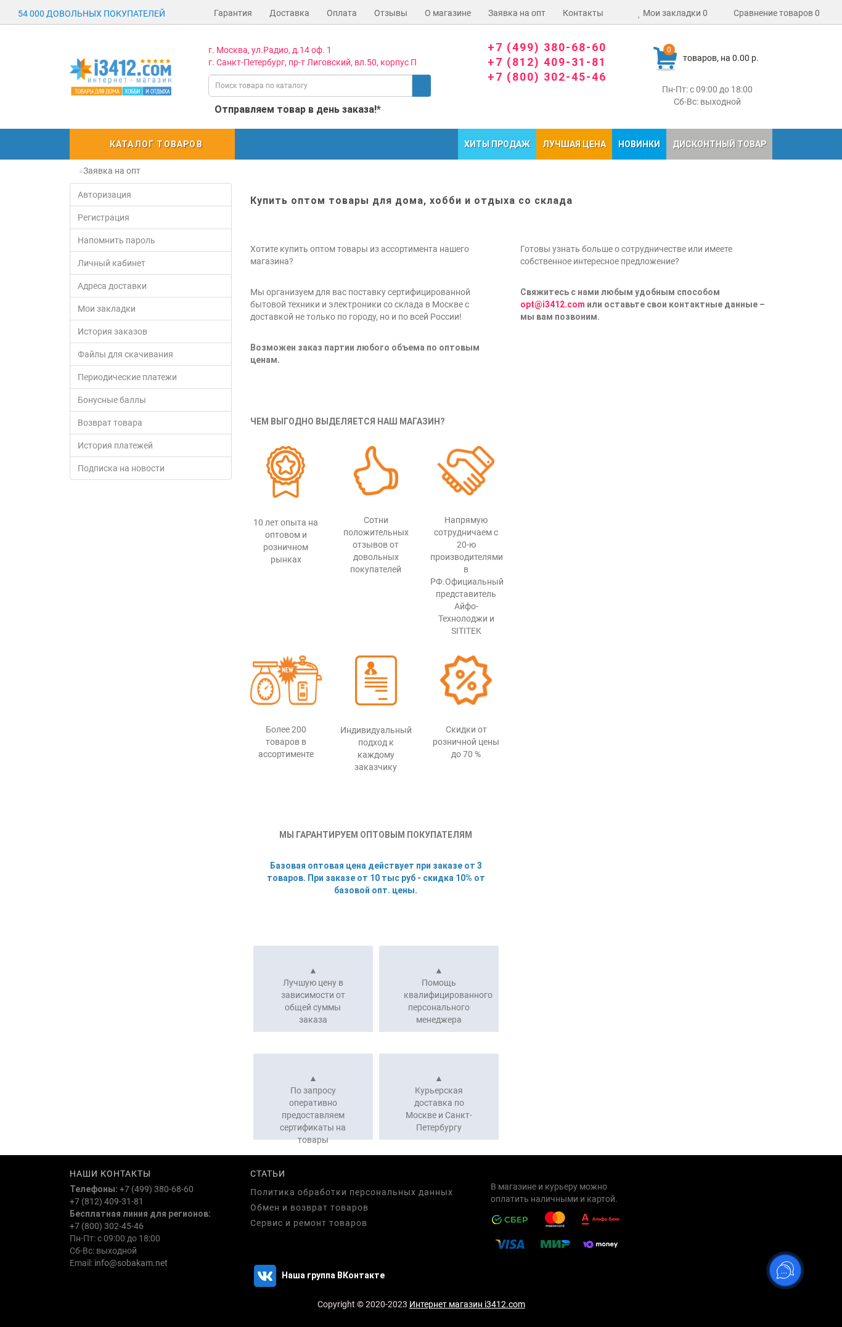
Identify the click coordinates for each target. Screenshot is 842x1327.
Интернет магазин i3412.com (467, 1304)
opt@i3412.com (552, 304)
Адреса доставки (112, 286)
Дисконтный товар (719, 144)
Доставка (289, 13)
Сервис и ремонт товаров (308, 1223)
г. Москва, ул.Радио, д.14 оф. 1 (270, 50)
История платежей (115, 445)
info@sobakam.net (131, 1263)
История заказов (112, 331)
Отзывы (390, 13)
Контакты (583, 13)
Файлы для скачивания (125, 354)
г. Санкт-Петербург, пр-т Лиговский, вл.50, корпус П (312, 62)
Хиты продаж (497, 144)
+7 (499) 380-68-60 (547, 47)
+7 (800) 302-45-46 (547, 76)
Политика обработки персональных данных (351, 1192)
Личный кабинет (111, 263)
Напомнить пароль (116, 240)
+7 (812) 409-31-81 (547, 61)
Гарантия (233, 13)
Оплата (342, 13)
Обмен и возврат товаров (309, 1207)
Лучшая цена (574, 144)
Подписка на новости (121, 468)
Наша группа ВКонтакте (332, 1275)
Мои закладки (107, 309)
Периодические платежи (127, 377)
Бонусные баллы (112, 400)
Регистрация (103, 217)
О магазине (448, 13)
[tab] (313, 989)
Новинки (639, 144)
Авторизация (104, 195)
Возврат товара (110, 423)
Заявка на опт (517, 13)
